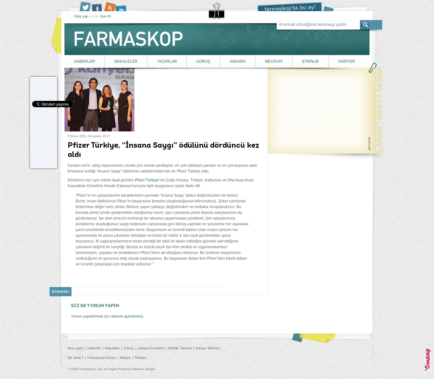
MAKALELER (126, 61)
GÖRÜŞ (203, 61)
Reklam (140, 358)
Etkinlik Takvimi (180, 348)
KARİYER (346, 61)
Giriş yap (81, 16)
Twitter (85, 6)
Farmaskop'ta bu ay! (295, 6)
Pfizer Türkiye (147, 180)
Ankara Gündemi (151, 348)
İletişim (125, 358)
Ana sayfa (75, 348)
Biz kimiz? (75, 358)
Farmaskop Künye (101, 358)
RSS (110, 6)
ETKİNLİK (310, 61)
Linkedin (123, 6)
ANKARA (238, 61)
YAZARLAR (167, 61)
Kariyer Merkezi (208, 348)
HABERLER (84, 61)
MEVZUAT (274, 61)
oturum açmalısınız (127, 316)
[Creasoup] (428, 360)
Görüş (129, 348)
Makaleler (112, 348)
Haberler (94, 348)
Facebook (98, 6)
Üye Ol (105, 16)
